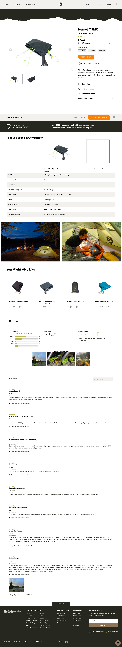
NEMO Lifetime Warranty (97, 631)
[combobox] (104, 379)
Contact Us (28, 613)
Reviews (83, 117)
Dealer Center (77, 615)
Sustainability (76, 613)
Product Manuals (19, 641)
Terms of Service (44, 620)
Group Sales (76, 623)
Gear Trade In (76, 625)
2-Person (92, 50)
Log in (108, 4)
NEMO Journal (31, 4)
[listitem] (14, 79)
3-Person (102, 50)
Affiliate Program (77, 618)
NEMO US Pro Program (31, 627)
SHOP (7, 4)
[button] (81, 334)
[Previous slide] (10, 49)
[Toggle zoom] (71, 70)
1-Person (82, 50)
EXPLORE (17, 4)
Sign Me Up (103, 625)
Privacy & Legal (92, 635)
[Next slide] (69, 49)
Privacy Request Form (45, 625)
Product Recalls (61, 615)
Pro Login (40, 641)
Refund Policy (43, 618)
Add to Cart (99, 117)
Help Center (29, 615)
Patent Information (61, 623)
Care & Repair (9, 641)
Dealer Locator (60, 618)
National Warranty (30, 618)
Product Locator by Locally (90, 63)
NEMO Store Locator (113, 631)
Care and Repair (61, 613)
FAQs (41, 615)
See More (80, 78)
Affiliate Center (77, 620)
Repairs (28, 625)
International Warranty (31, 620)
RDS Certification (61, 620)
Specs (75, 117)
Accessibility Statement (45, 627)
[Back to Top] (113, 117)
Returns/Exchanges (31, 623)
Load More (61, 603)
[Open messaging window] (118, 643)
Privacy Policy (43, 623)
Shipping (42, 613)
